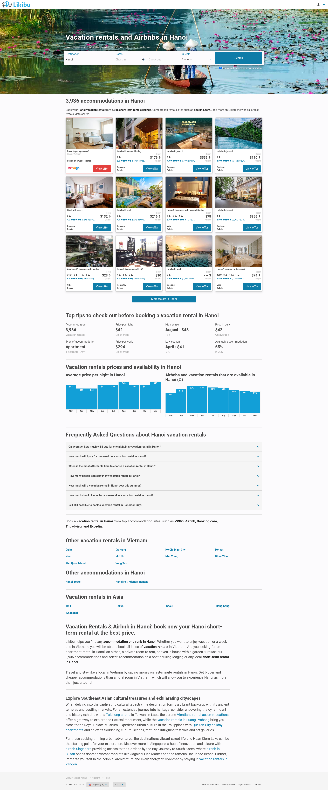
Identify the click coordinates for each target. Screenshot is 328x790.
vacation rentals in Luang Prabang (183, 720)
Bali (68, 606)
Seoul (169, 606)
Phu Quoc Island (76, 563)
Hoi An (219, 549)
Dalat (69, 549)
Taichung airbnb (118, 715)
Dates (118, 54)
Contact (257, 785)
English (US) (98, 785)
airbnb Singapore (78, 749)
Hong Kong (222, 606)
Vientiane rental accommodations (203, 715)
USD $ (118, 785)
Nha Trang (171, 556)
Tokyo (120, 606)
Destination (72, 54)
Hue (68, 556)
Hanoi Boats (73, 581)
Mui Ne (119, 556)
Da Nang (120, 549)
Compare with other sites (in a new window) (242, 68)
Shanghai (72, 612)
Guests (186, 54)
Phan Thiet (222, 556)
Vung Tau (121, 563)
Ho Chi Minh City (175, 549)
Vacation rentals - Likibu (15, 4)
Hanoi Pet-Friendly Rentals (131, 581)
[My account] (321, 4)
